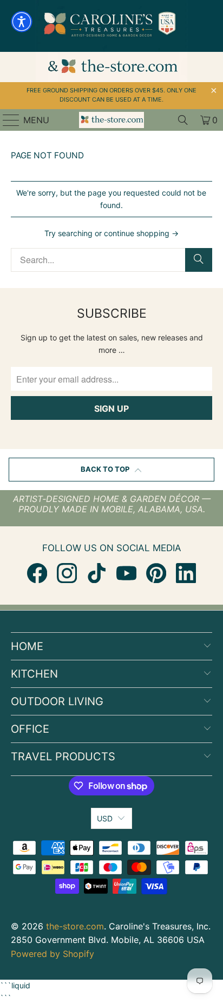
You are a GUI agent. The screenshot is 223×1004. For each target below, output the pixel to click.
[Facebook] (37, 573)
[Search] (183, 120)
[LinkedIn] (186, 573)
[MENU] (6, 120)
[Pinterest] (156, 573)
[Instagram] (67, 573)
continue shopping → (141, 233)
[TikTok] (97, 573)
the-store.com (75, 926)
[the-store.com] (111, 120)
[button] (21, 21)
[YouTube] (126, 573)
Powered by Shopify (52, 953)
